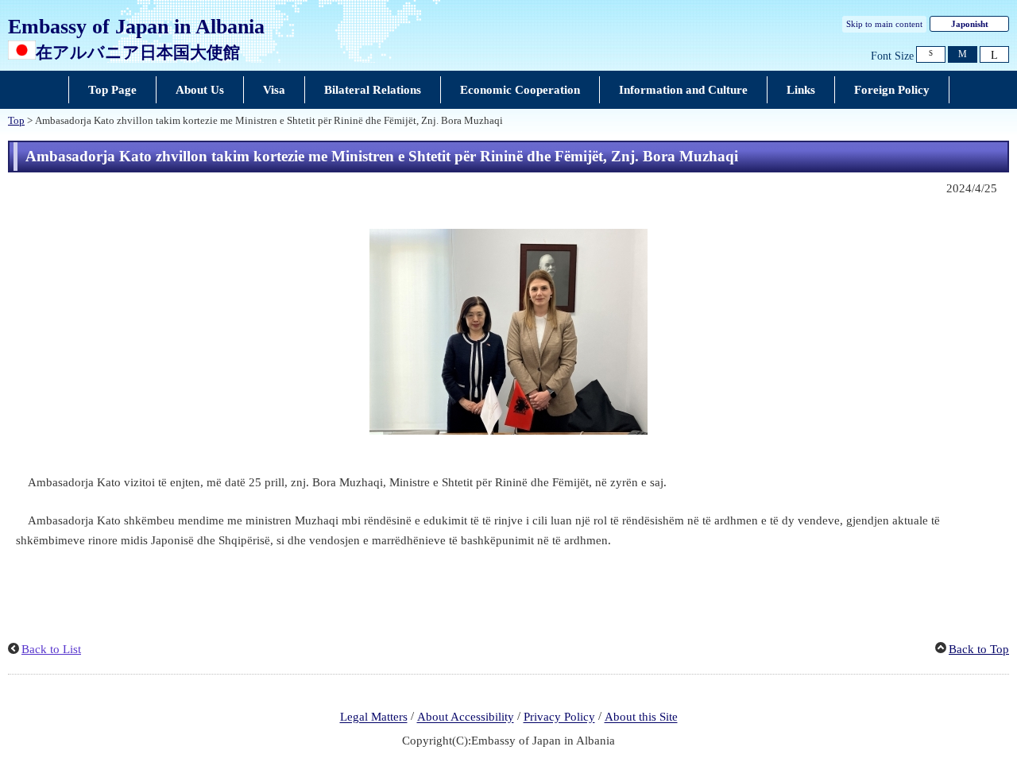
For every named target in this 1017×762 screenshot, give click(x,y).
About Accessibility (465, 717)
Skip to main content (884, 24)
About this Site (641, 717)
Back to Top (979, 649)
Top (16, 120)
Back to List (51, 649)
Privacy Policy (559, 717)
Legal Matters (374, 717)
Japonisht (969, 24)
